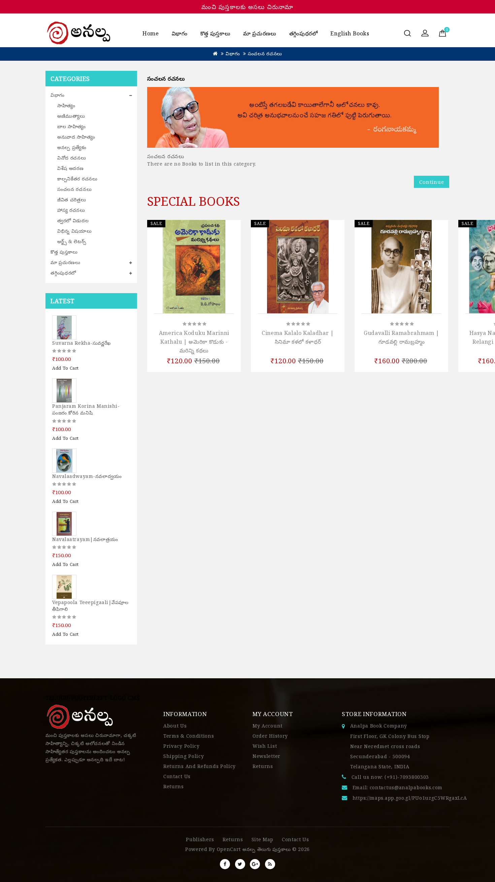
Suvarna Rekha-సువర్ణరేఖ (81, 343)
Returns (173, 786)
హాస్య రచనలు (71, 210)
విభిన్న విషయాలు (74, 231)
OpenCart (229, 849)
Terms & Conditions (188, 736)
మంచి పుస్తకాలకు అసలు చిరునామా (247, 7)
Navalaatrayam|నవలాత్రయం (85, 539)
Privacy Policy (181, 746)
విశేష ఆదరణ (70, 168)
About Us (175, 725)
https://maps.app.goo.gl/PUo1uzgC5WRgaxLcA (410, 798)
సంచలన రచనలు (265, 53)
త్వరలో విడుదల (73, 220)
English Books (349, 33)
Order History (270, 736)
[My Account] (425, 33)
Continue (431, 181)
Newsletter (266, 756)
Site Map (263, 839)
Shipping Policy (183, 756)
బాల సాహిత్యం (71, 126)
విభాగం (180, 33)
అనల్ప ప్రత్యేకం (72, 147)
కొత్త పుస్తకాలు (215, 33)
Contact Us (177, 776)
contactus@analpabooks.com (406, 787)
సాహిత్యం (66, 105)
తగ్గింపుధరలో (303, 33)
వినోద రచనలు (71, 157)
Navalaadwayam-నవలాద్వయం (87, 476)
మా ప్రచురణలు (259, 33)
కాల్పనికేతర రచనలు (77, 178)
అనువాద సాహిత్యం (76, 137)
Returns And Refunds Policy (199, 766)
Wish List (265, 746)
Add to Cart (65, 368)
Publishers (200, 839)
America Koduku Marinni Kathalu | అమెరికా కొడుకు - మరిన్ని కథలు (194, 341)
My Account (268, 725)
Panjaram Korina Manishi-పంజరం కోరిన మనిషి (86, 409)
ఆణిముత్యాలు (71, 116)
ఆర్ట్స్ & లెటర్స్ (72, 241)
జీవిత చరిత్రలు (71, 199)
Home (150, 33)
